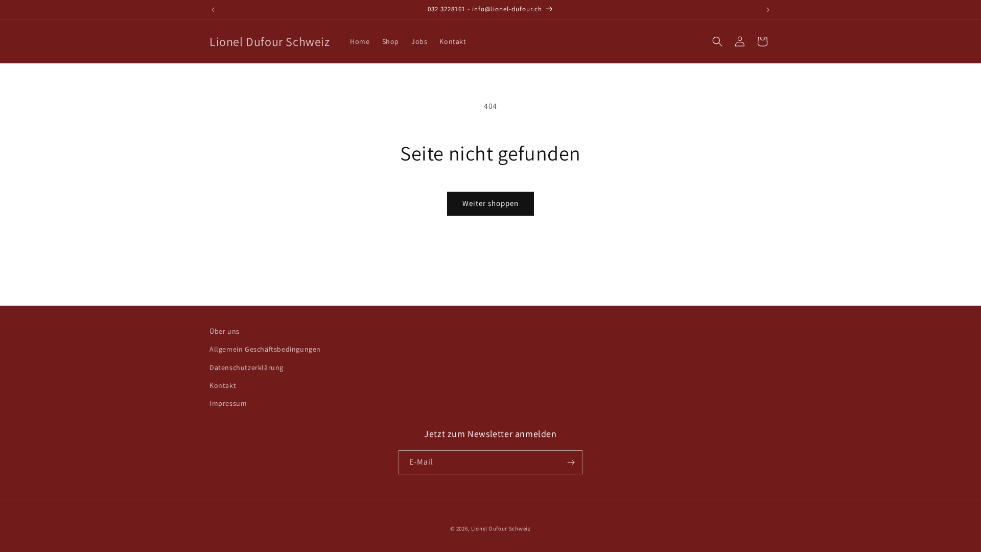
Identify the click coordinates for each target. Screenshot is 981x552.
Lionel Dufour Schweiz (501, 528)
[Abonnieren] (570, 462)
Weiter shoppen (490, 203)
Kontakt (222, 385)
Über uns (224, 331)
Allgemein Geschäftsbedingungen (265, 349)
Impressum (228, 403)
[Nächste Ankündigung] (768, 9)
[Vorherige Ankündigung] (213, 9)
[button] (717, 41)
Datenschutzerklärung (246, 367)
